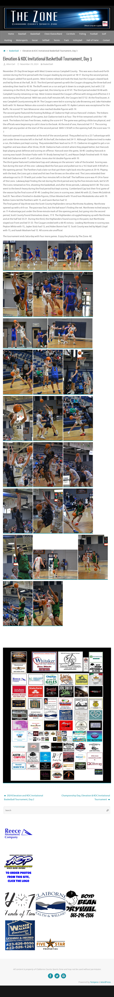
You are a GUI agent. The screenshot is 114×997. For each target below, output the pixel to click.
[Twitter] (57, 975)
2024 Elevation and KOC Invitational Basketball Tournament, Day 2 (23, 797)
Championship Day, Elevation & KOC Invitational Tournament (85, 797)
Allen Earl (10, 64)
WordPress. (105, 982)
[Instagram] (63, 975)
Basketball (14, 51)
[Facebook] (50, 975)
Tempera (94, 982)
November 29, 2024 (29, 64)
